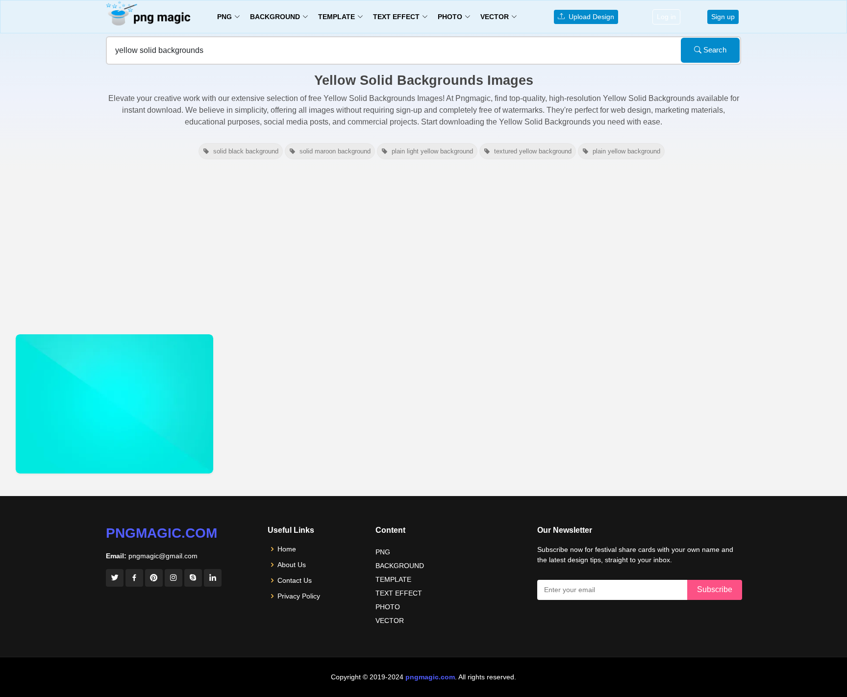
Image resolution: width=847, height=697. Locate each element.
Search (713, 50)
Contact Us (294, 580)
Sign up (723, 17)
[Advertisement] (423, 247)
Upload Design (589, 17)
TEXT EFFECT (398, 593)
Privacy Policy (298, 596)
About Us (291, 564)
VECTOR (389, 620)
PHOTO (387, 606)
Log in (666, 17)
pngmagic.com (161, 533)
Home (286, 549)
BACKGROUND (399, 565)
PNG (382, 551)
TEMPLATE (393, 579)
